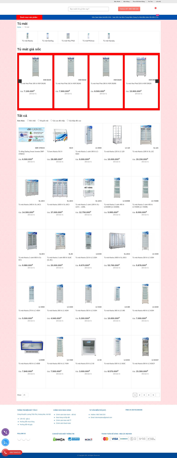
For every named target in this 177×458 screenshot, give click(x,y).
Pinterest (24, 438)
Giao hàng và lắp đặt (63, 417)
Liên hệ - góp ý (25, 419)
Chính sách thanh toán (63, 423)
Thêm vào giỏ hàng (47, 60)
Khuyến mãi (44, 121)
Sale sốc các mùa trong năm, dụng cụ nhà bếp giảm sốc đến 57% (135, 17)
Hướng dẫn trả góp (26, 424)
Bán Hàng (126, 1)
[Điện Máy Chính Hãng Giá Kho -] (31, 9)
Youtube (28, 438)
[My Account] (147, 9)
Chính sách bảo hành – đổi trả (66, 414)
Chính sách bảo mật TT (63, 420)
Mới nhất (32, 121)
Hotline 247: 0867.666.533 (129, 9)
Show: (19, 395)
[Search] (106, 9)
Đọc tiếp (97, 181)
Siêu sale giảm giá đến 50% (101, 17)
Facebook (19, 438)
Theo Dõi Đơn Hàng (139, 1)
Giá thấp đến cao (75, 121)
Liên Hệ (158, 1)
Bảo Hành (117, 1)
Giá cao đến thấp (59, 121)
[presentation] (20, 81)
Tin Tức (150, 1)
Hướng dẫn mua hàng (27, 421)
